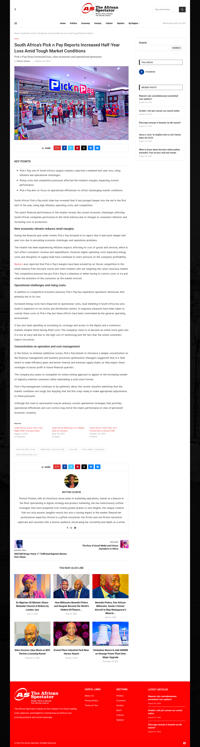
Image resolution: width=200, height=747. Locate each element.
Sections (122, 689)
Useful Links (93, 689)
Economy (85, 23)
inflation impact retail (25, 449)
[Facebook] (15, 9)
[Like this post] (58, 148)
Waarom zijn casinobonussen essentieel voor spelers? (158, 97)
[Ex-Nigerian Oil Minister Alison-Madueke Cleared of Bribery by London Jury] (32, 586)
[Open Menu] (15, 23)
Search (182, 9)
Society (97, 23)
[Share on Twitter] (70, 148)
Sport (119, 710)
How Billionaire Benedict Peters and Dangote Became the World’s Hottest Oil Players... (71, 606)
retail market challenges (93, 449)
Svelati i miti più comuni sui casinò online (159, 111)
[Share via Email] (97, 148)
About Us (89, 695)
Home (63, 23)
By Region (133, 23)
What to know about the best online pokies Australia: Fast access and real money (159, 151)
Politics (73, 23)
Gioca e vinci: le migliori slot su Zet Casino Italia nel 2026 (160, 136)
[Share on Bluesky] (90, 148)
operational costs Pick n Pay (52, 449)
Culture (109, 23)
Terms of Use (91, 705)
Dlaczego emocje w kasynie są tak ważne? (160, 122)
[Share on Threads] (84, 148)
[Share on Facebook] (64, 148)
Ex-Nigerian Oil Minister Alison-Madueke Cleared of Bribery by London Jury (32, 606)
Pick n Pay (73, 449)
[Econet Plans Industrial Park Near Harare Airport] (71, 634)
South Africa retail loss (26, 455)
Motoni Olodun (23, 61)
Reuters (18, 264)
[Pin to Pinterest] (77, 148)
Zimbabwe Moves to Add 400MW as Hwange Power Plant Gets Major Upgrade (110, 654)
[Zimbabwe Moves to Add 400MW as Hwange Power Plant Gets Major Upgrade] (110, 634)
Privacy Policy (91, 700)
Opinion (120, 23)
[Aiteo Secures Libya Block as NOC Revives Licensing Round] (32, 634)
